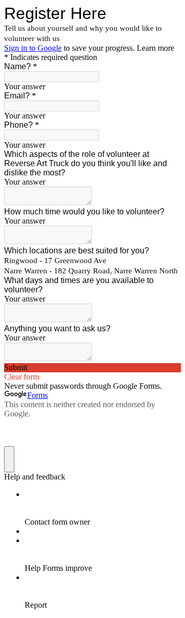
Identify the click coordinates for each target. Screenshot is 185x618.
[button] (92, 367)
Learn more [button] (155, 48)
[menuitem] (103, 508)
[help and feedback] (9, 459)
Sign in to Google (33, 48)
